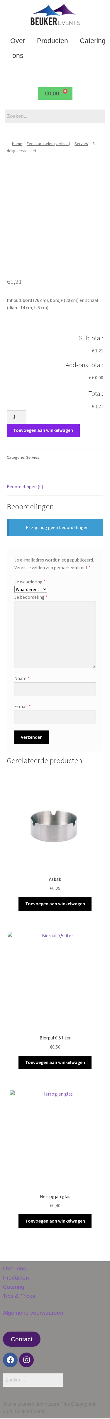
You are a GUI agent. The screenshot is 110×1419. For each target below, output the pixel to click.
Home (17, 143)
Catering (13, 1287)
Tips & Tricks (19, 1296)
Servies (81, 143)
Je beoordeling (31, 597)
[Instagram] (26, 1360)
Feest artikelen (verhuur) (48, 143)
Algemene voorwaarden (33, 1313)
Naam (21, 678)
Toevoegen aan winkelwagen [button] (55, 904)
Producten (52, 41)
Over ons (17, 48)
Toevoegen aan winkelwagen (43, 430)
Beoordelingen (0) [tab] (25, 486)
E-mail (22, 706)
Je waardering (29, 582)
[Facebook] (10, 1360)
